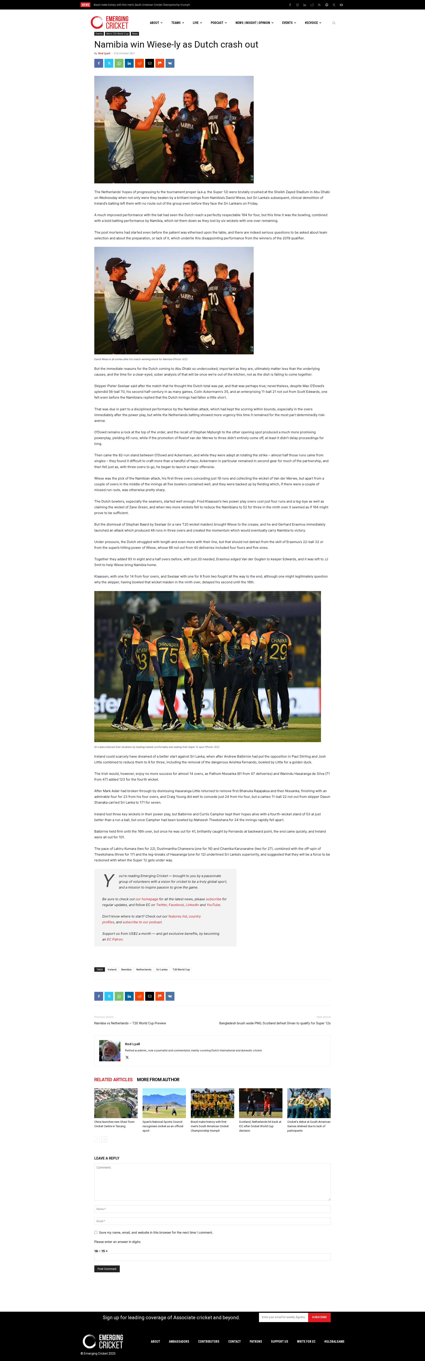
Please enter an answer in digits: (117, 1242)
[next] (250, 5)
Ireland (112, 969)
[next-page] (104, 1139)
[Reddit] (312, 5)
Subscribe (319, 1317)
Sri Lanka (162, 969)
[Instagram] (297, 5)
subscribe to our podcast (142, 922)
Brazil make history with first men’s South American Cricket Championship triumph (142, 4)
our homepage (146, 899)
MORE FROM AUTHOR (158, 1079)
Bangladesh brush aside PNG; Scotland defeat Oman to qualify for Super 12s (275, 1023)
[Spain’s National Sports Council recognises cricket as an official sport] (164, 1103)
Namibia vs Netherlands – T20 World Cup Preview (130, 1023)
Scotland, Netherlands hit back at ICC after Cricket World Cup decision (260, 1126)
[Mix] (159, 63)
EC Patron (115, 939)
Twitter (161, 905)
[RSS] (319, 5)
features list (177, 916)
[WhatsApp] (119, 63)
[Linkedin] (305, 5)
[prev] (243, 5)
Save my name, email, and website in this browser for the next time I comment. (156, 1232)
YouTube (213, 905)
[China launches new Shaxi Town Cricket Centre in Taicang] (116, 1103)
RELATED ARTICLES (113, 1079)
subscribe (213, 899)
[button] (334, 23)
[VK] (170, 63)
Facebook (176, 905)
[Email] (149, 63)
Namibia (126, 969)
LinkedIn (192, 905)
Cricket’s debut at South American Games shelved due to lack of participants (308, 1126)
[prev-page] (97, 1139)
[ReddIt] (139, 63)
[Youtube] (341, 5)
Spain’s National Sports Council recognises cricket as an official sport (163, 1126)
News (135, 33)
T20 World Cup (181, 969)
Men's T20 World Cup (117, 33)
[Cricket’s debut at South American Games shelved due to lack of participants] (309, 1103)
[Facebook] (290, 5)
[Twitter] (334, 5)
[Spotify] (327, 5)
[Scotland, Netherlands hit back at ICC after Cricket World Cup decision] (260, 1103)
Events (99, 33)
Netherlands (143, 969)
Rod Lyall (104, 53)
